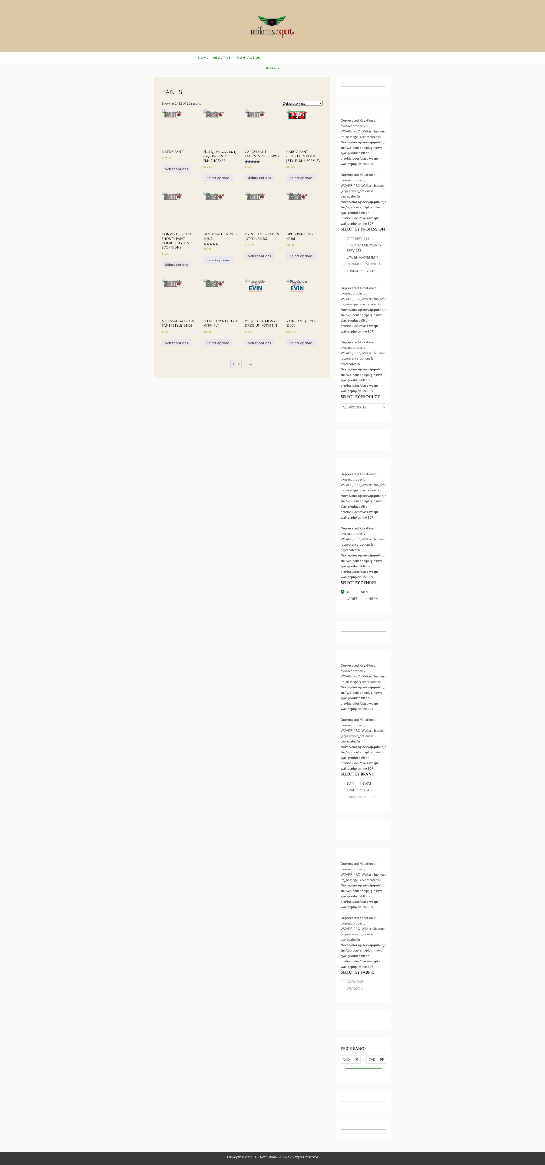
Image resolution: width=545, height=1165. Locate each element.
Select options (176, 169)
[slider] (343, 1068)
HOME (203, 57)
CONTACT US (248, 57)
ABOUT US (222, 57)
